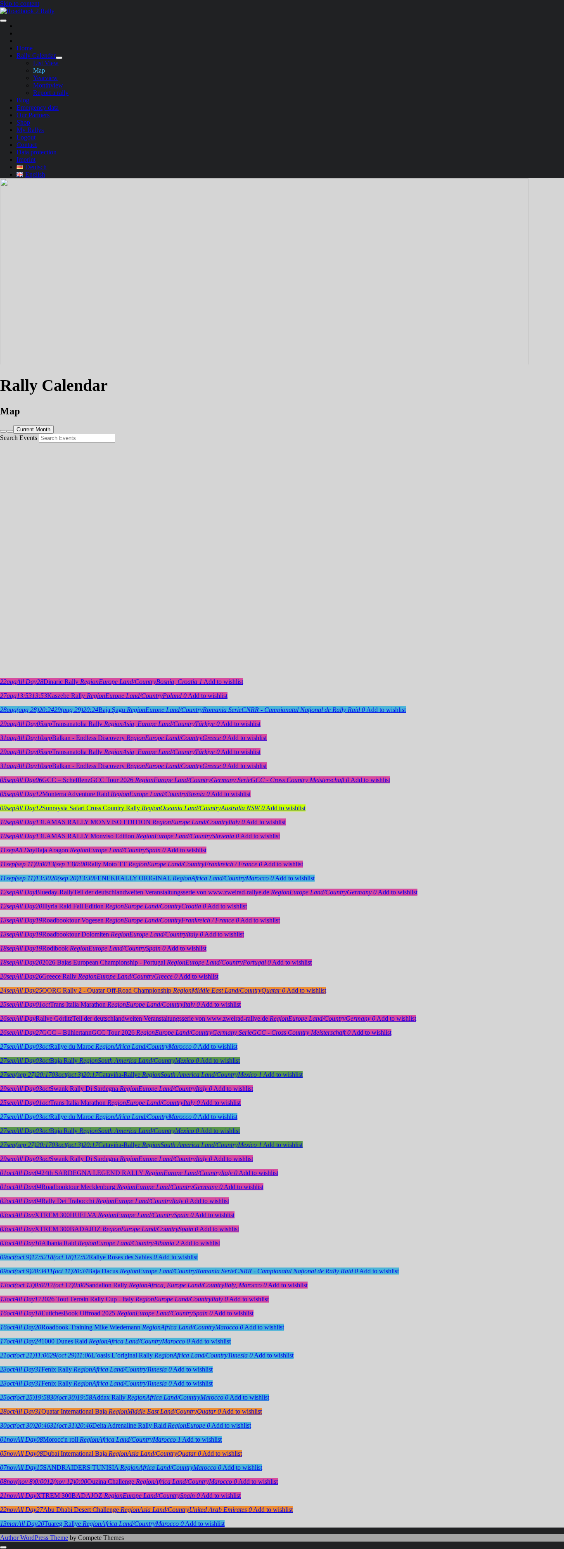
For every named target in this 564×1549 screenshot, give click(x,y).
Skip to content (19, 3)
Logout (26, 137)
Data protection (37, 152)
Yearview (45, 77)
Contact (27, 144)
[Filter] (10, 431)
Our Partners (33, 114)
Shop (23, 122)
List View (46, 62)
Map (39, 70)
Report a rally (51, 92)
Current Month (33, 429)
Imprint (26, 159)
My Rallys (30, 129)
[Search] (3, 431)
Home (25, 48)
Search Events (18, 437)
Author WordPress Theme (34, 1537)
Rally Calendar (36, 55)
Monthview (48, 85)
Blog (23, 100)
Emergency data (38, 107)
